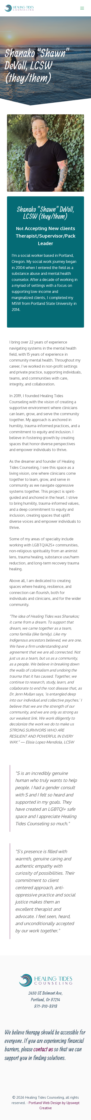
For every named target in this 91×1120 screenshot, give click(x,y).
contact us (43, 1049)
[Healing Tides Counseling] (19, 8)
